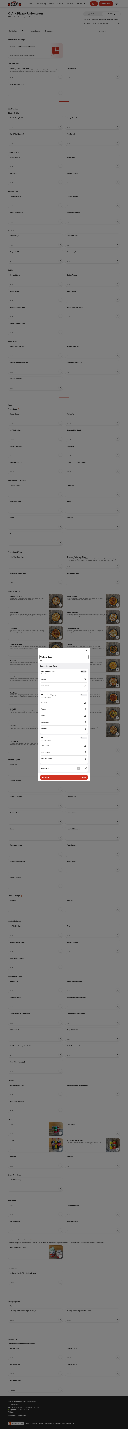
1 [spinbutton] (81, 768)
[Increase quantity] (85, 768)
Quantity (45, 768)
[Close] (86, 651)
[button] (64, 777)
